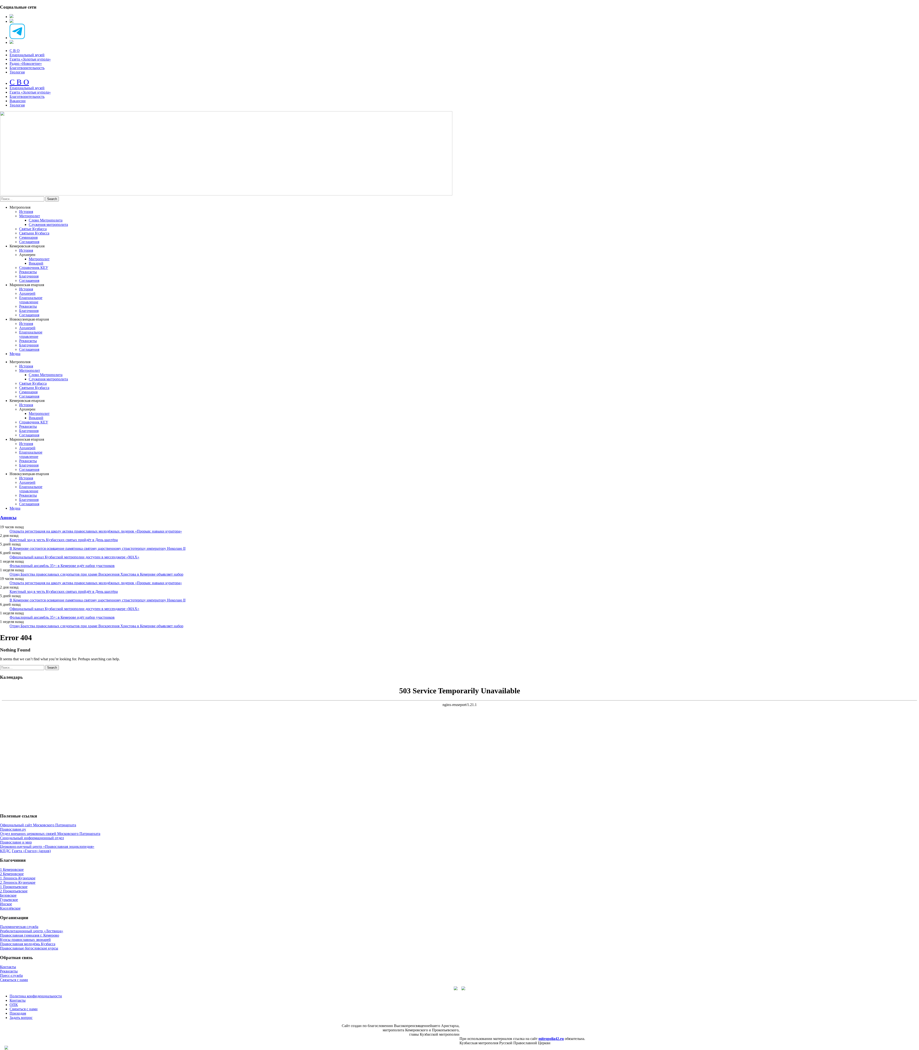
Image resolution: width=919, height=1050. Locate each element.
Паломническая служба (19, 927)
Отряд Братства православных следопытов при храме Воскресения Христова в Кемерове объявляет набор (96, 574)
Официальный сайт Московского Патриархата (38, 825)
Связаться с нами (14, 980)
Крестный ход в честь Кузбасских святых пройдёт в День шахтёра (64, 540)
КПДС (5, 851)
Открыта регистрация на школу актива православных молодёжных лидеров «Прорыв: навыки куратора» (96, 531)
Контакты (8, 967)
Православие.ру (13, 829)
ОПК (14, 1005)
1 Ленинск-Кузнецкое (17, 878)
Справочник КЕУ (33, 268)
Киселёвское (10, 908)
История (26, 212)
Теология (17, 72)
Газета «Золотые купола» (30, 59)
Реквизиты (28, 272)
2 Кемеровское (12, 874)
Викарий (36, 263)
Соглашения (29, 242)
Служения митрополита (48, 224)
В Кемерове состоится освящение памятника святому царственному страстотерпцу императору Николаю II (97, 548)
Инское (6, 904)
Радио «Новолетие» (26, 63)
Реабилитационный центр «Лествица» (31, 931)
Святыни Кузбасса (34, 233)
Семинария (28, 237)
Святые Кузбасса (33, 229)
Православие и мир (16, 842)
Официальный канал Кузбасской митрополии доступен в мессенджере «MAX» (74, 557)
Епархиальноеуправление (30, 300)
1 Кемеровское (12, 869)
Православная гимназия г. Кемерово (29, 935)
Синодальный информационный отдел (32, 838)
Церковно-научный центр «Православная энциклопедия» (47, 846)
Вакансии (18, 101)
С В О (15, 51)
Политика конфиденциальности (36, 996)
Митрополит (29, 216)
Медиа (15, 354)
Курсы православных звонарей (25, 940)
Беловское (8, 895)
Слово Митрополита (45, 220)
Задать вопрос (21, 1018)
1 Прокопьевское (14, 887)
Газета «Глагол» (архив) (31, 851)
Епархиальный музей (27, 55)
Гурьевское (9, 900)
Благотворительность (27, 68)
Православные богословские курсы (29, 948)
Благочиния (29, 276)
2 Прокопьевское (14, 891)
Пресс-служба (11, 975)
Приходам (18, 1013)
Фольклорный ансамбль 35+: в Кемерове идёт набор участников (62, 566)
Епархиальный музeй (27, 88)
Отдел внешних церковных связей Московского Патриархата (50, 834)
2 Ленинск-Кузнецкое (17, 882)
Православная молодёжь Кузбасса (27, 944)
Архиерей (27, 293)
